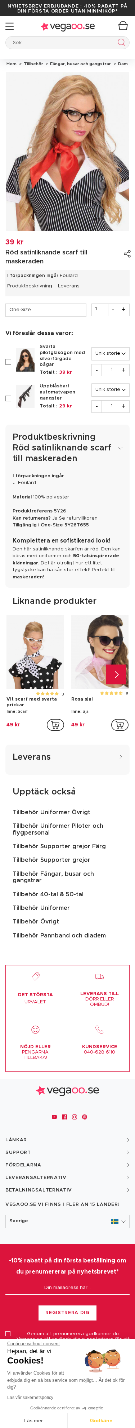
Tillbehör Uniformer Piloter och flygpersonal (58, 829)
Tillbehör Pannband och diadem (59, 936)
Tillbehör (33, 64)
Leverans (69, 286)
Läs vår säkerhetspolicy (30, 1397)
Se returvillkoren (78, 518)
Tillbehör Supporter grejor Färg (59, 846)
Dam (122, 64)
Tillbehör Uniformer (41, 908)
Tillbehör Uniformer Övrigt (51, 812)
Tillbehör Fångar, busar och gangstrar (53, 877)
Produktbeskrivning (29, 286)
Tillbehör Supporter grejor (51, 860)
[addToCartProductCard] (55, 725)
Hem (11, 64)
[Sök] (120, 43)
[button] (67, 1221)
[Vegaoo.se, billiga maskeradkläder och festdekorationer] (68, 26)
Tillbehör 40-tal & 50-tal (48, 894)
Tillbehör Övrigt (36, 922)
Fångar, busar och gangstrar (80, 64)
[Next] (116, 674)
